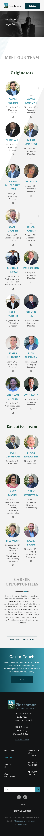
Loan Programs (9, 775)
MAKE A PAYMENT (22, 811)
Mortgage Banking (34, 763)
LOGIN (22, 804)
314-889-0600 (22, 739)
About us (9, 750)
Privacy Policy (32, 773)
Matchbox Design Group (25, 821)
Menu (32, 6)
